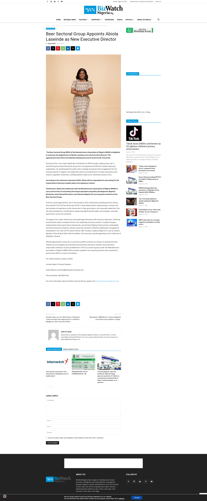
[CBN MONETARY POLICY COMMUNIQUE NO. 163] (83, 362)
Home (48, 25)
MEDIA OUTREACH (144, 20)
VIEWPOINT (95, 20)
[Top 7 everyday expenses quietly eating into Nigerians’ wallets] (131, 201)
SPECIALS (129, 20)
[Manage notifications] (4, 496)
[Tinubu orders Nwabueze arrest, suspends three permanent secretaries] (131, 169)
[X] (58, 1)
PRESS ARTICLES (56, 25)
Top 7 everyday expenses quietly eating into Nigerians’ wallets (149, 201)
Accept (136, 498)
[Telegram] (78, 48)
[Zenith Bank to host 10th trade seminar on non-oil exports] (131, 212)
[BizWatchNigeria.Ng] (103, 10)
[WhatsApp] (63, 48)
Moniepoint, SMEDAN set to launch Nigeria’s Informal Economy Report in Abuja (105, 318)
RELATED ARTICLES (54, 349)
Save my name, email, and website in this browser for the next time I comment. (76, 438)
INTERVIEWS (109, 20)
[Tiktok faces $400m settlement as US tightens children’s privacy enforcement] (143, 133)
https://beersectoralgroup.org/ (107, 281)
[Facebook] (47, 1)
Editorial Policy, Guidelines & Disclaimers (141, 1)
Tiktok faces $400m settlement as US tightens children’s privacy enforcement (143, 146)
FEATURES (82, 20)
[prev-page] (47, 386)
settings (121, 499)
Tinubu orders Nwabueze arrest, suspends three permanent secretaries (147, 168)
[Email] (73, 48)
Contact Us (158, 1)
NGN (139, 112)
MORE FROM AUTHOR (70, 349)
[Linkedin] (54, 1)
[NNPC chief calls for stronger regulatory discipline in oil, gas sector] (131, 222)
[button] (158, 20)
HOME (58, 20)
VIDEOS (119, 20)
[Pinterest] (58, 48)
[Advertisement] (83, 288)
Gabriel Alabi (52, 43)
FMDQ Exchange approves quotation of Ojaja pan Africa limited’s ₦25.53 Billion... (149, 190)
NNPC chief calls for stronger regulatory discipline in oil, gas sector (149, 222)
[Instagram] (51, 1)
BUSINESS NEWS (70, 20)
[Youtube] (61, 1)
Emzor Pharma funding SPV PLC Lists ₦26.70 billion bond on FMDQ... (150, 179)
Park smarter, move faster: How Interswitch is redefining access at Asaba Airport (57, 374)
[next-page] (50, 386)
